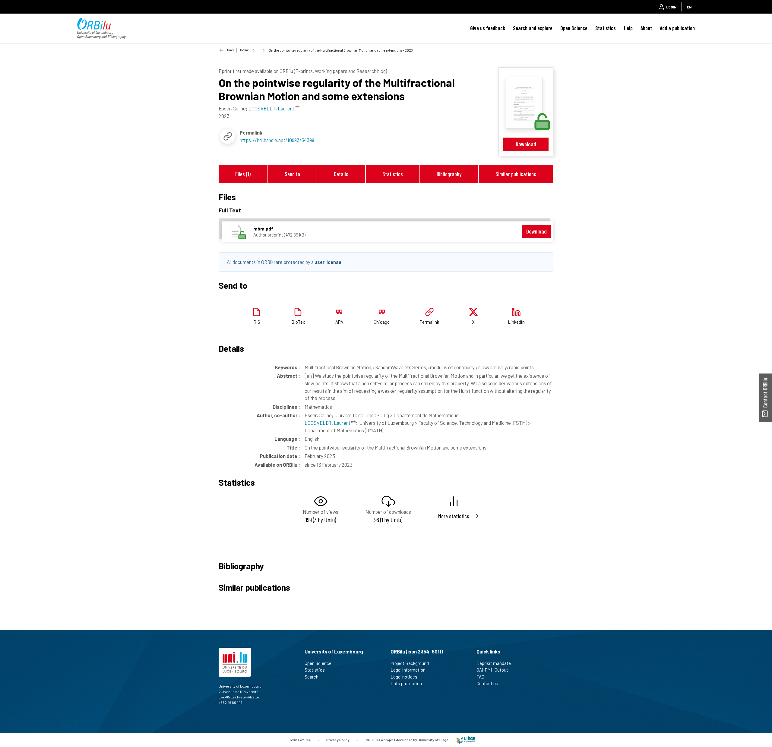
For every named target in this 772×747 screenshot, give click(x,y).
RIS (256, 322)
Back (231, 50)
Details (341, 173)
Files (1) (243, 173)
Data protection (406, 683)
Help (628, 28)
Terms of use (300, 739)
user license (328, 262)
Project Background (410, 663)
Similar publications (515, 173)
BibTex (298, 322)
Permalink (429, 322)
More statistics (453, 516)
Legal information (408, 669)
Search (311, 676)
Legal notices (404, 676)
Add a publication (677, 28)
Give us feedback (487, 28)
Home (244, 50)
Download (526, 144)
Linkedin (516, 322)
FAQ (480, 676)
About (646, 28)
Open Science (573, 28)
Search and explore (532, 28)
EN (689, 7)
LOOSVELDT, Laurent (328, 423)
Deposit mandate (493, 663)
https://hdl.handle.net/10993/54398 (277, 140)
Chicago (382, 322)
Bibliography (449, 173)
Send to (292, 173)
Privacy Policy (338, 739)
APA (339, 322)
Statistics (605, 28)
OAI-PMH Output (492, 669)
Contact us (487, 683)
